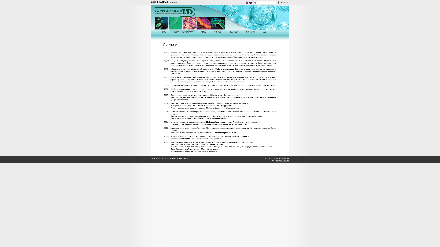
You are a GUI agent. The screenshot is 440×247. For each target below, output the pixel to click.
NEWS (203, 32)
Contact (250, 32)
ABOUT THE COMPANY (183, 32)
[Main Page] (175, 14)
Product (218, 32)
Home (163, 32)
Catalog (234, 32)
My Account (284, 2)
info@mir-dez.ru (282, 160)
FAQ (264, 32)
